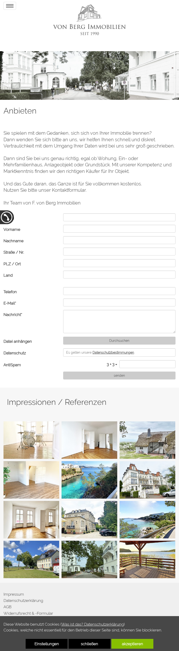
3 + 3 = (112, 364)
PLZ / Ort (12, 264)
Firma (8, 218)
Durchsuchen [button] (119, 340)
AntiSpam (12, 364)
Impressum (13, 594)
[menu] (9, 6)
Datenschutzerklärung (23, 600)
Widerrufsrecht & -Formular (28, 613)
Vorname (11, 229)
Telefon (10, 291)
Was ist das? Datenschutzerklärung (92, 624)
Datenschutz (14, 353)
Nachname (13, 240)
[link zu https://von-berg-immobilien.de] (89, 20)
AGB (7, 606)
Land (8, 275)
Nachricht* (12, 314)
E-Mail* (9, 303)
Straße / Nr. (13, 252)
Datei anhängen (17, 341)
